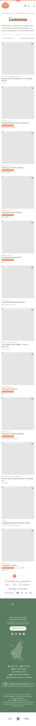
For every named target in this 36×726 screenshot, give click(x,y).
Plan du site (8, 694)
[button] (18, 1)
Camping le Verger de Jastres (13, 434)
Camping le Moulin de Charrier (13, 302)
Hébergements (20, 13)
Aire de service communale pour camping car (17, 480)
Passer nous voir (18, 628)
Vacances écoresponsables (19, 684)
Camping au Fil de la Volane (12, 168)
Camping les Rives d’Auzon (12, 213)
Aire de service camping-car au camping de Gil (17, 80)
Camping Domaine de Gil (11, 257)
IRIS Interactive (23, 700)
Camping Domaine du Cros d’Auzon (15, 123)
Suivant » (21, 576)
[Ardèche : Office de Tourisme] (5, 5)
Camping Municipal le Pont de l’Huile (16, 523)
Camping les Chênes (9, 565)
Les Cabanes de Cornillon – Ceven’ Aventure (15, 346)
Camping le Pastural (9, 389)
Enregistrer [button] (26, 584)
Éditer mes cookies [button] (18, 698)
